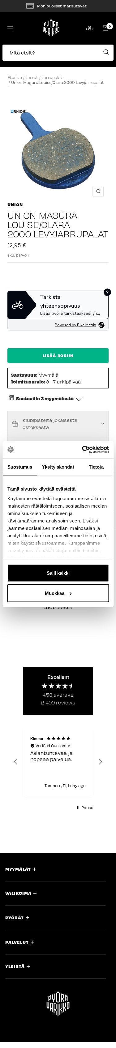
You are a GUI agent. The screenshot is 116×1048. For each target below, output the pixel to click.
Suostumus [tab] (19, 466)
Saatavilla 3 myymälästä (45, 398)
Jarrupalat (52, 77)
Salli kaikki (58, 572)
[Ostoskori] (105, 28)
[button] (58, 56)
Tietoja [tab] (96, 466)
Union (15, 204)
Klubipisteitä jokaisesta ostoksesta (50, 423)
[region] (58, 762)
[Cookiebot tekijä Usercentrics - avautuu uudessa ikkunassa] (82, 450)
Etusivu (14, 77)
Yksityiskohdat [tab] (58, 466)
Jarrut (32, 77)
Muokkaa (54, 593)
